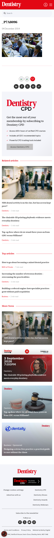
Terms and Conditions (11, 530)
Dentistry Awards (40, 499)
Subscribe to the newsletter (27, 513)
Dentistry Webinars (40, 504)
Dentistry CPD (40, 490)
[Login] (45, 5)
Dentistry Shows (40, 495)
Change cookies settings (13, 490)
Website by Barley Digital (41, 530)
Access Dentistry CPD (19, 147)
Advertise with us (14, 495)
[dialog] (4, 534)
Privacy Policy (26, 530)
